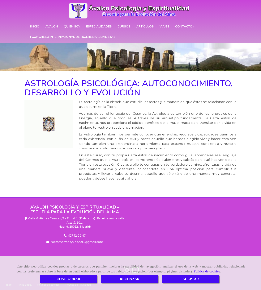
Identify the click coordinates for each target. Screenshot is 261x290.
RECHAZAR (129, 279)
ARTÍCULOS (145, 26)
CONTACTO (184, 26)
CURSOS (124, 26)
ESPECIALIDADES (99, 26)
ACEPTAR (190, 279)
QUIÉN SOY (72, 26)
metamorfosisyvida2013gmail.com (77, 242)
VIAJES (164, 26)
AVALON (51, 26)
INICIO (34, 26)
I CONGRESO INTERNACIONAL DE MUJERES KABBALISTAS (72, 37)
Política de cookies (207, 271)
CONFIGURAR (68, 279)
